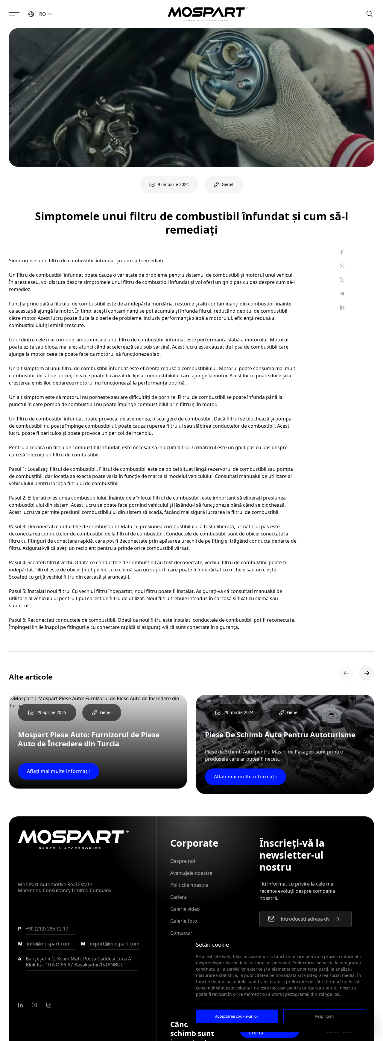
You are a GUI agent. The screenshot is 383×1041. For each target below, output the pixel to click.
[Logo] (208, 14)
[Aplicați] (337, 918)
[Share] (342, 252)
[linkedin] (20, 1005)
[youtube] (34, 1005)
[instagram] (48, 1005)
